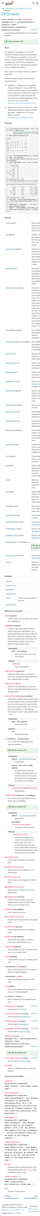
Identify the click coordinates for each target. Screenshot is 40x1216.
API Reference (10, 8)
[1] (5, 57)
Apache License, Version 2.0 (14, 1210)
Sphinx (14, 1213)
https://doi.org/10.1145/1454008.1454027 (22, 103)
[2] (26, 67)
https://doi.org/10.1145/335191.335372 (21, 118)
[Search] (33, 3)
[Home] (3, 9)
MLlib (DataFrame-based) (23, 8)
